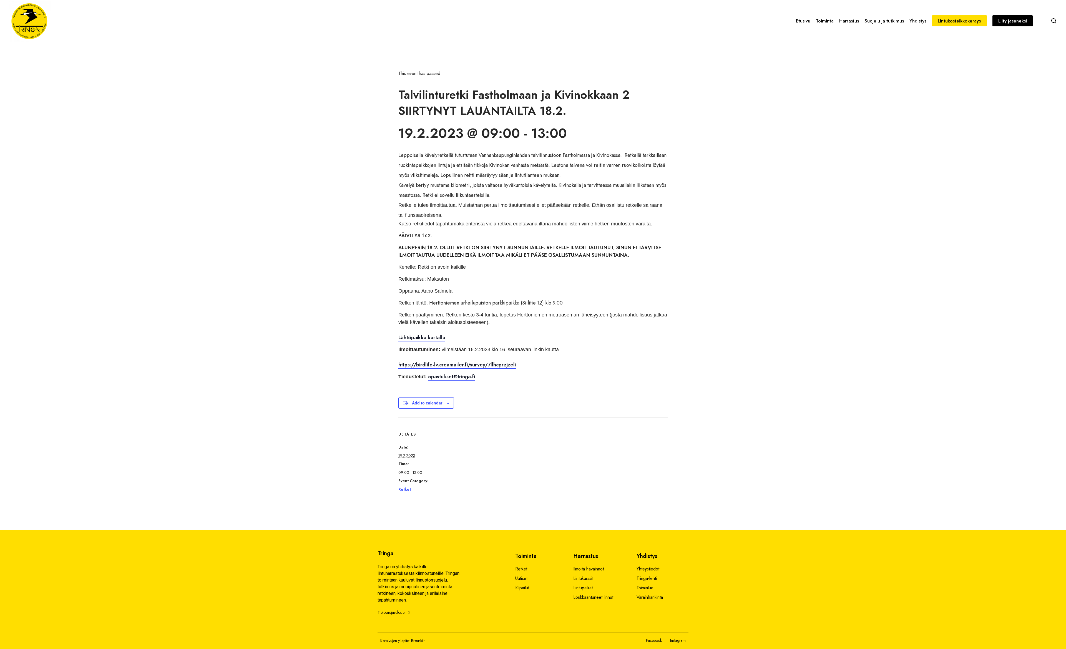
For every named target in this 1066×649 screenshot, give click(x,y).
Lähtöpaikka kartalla (421, 337)
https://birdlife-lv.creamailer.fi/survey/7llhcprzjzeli (457, 364)
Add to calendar (427, 403)
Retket (404, 489)
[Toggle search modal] (1053, 20)
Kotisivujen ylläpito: (395, 640)
